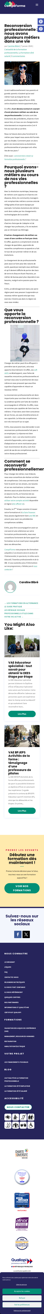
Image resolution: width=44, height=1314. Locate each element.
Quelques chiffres (12, 997)
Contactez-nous (11, 977)
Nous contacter (18, 1107)
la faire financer (28, 512)
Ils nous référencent (13, 992)
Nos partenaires (11, 1002)
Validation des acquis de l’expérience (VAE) (20, 1029)
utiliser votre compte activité (16, 500)
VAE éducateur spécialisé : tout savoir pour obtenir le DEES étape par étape (20, 670)
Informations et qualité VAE (16, 1007)
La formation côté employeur (17, 1086)
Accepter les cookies (22, 1291)
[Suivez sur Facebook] (18, 934)
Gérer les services (21, 1284)
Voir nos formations (22, 888)
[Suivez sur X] (26, 934)
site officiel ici (18, 504)
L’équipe (7, 967)
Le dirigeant (9, 962)
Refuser (22, 1298)
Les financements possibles (16, 1062)
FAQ (5, 972)
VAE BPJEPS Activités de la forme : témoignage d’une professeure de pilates (19, 762)
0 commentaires (18, 56)
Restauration (10, 1041)
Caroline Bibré (14, 46)
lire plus (22, 713)
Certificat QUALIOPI (12, 1012)
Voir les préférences (22, 1304)
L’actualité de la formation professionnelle (16, 1079)
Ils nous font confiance (14, 987)
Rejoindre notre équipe (14, 982)
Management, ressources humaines (19, 1036)
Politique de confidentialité (22, 1310)
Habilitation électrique (14, 1046)
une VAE (32, 515)
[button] (41, 21)
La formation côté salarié (15, 1091)
